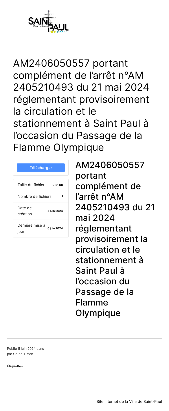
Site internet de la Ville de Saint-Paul (129, 401)
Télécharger (41, 167)
